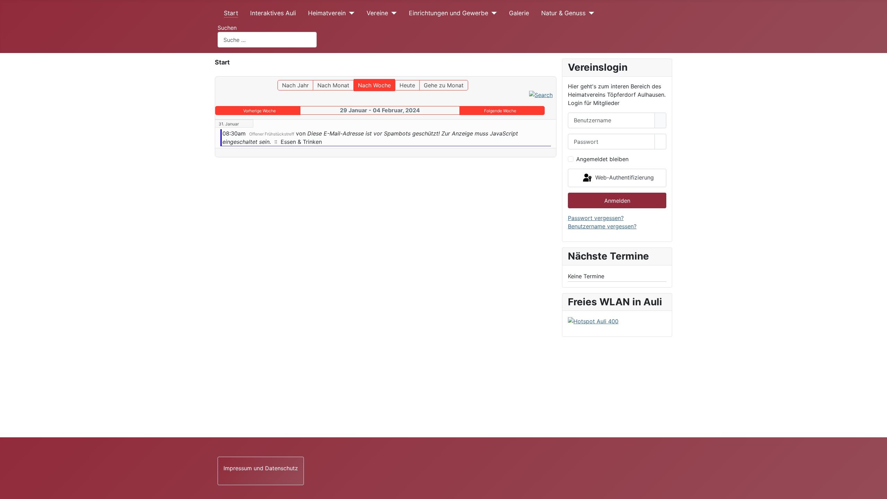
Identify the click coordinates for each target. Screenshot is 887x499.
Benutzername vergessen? (602, 226)
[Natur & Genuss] (590, 13)
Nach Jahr (295, 85)
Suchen (227, 27)
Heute (407, 85)
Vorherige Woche (259, 110)
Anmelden (617, 200)
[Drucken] (554, 73)
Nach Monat (333, 85)
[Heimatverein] (350, 13)
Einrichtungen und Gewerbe (448, 13)
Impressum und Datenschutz (260, 468)
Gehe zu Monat (444, 85)
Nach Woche (374, 85)
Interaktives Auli (273, 13)
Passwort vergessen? (596, 218)
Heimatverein (327, 13)
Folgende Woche (500, 110)
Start (231, 13)
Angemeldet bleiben (602, 159)
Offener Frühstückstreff (271, 134)
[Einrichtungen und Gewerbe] (492, 13)
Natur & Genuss (563, 13)
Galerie (519, 13)
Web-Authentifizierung (624, 177)
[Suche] (541, 94)
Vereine (377, 13)
